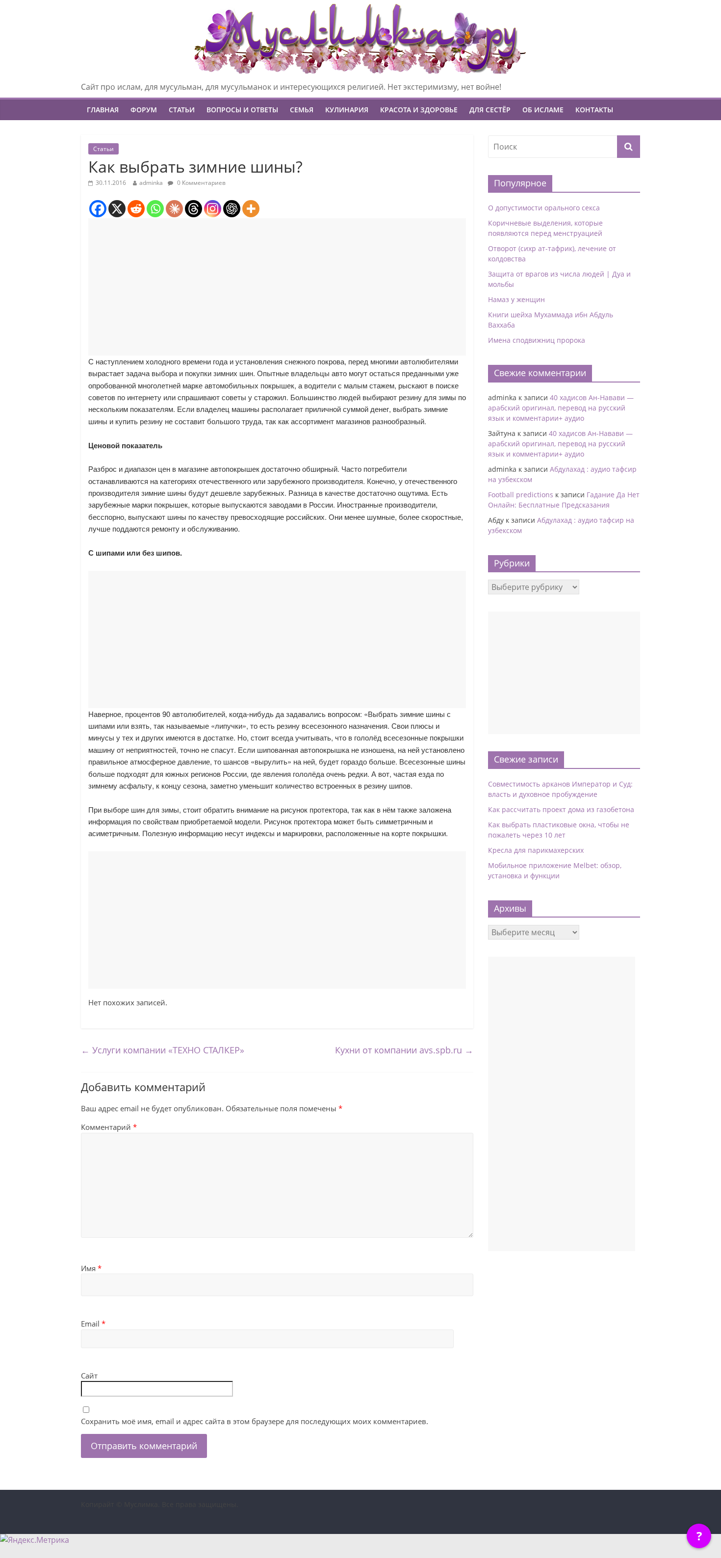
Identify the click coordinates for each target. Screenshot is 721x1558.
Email (93, 1323)
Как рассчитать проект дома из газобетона (561, 809)
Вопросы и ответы (242, 109)
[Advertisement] (277, 287)
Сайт (89, 1375)
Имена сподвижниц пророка (536, 340)
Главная (103, 109)
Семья (301, 109)
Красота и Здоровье (419, 109)
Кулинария (346, 109)
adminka (151, 183)
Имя (91, 1268)
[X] (117, 208)
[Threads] (193, 208)
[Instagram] (212, 208)
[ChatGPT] (231, 208)
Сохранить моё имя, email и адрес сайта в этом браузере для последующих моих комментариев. (254, 1421)
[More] (250, 208)
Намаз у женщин (516, 299)
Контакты (594, 109)
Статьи (182, 109)
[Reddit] (136, 208)
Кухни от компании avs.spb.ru (404, 1050)
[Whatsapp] (155, 208)
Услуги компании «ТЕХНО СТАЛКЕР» (162, 1050)
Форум (143, 109)
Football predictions (520, 494)
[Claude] (174, 208)
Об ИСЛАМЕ (543, 109)
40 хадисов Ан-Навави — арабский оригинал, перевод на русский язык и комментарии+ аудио (561, 408)
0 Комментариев (201, 183)
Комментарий (109, 1127)
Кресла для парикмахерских (536, 850)
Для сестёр (490, 109)
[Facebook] (97, 208)
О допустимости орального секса (544, 207)
